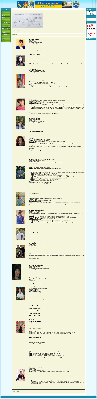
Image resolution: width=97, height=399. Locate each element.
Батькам (3, 39)
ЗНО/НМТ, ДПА (4, 34)
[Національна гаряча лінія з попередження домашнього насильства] (91, 36)
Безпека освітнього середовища (5, 30)
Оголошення (4, 15)
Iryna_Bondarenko (34, 392)
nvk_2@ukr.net (92, 14)
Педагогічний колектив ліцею (21, 392)
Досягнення (4, 32)
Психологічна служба (5, 28)
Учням (3, 37)
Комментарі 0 (45, 392)
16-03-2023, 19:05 (41, 392)
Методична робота (5, 22)
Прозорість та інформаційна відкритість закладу (6, 18)
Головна (3, 12)
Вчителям (3, 41)
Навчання (3, 20)
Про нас (16, 392)
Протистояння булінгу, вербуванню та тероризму (6, 26)
